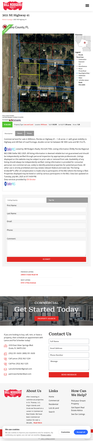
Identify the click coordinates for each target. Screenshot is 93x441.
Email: (9, 221)
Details (19, 133)
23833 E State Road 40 (29, 273)
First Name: (12, 205)
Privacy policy (46, 435)
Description (8, 133)
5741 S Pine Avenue (28, 281)
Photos (29, 133)
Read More (38, 423)
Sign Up (51, 200)
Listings (9, 19)
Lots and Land (28, 124)
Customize (65, 432)
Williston (44, 124)
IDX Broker (31, 179)
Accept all (81, 432)
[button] (87, 6)
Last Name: (11, 213)
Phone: (10, 230)
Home (4, 19)
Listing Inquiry (12, 200)
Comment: (11, 238)
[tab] (8, 133)
